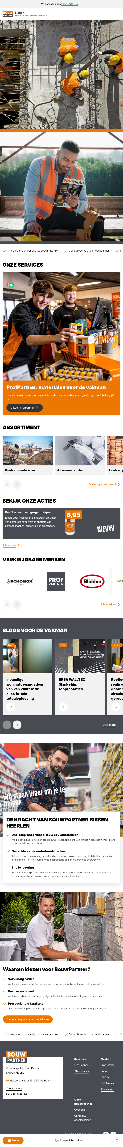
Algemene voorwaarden (78, 1133)
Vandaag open (61, 4)
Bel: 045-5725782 (16, 1093)
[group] (28, 455)
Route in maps (14, 1088)
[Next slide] (17, 484)
